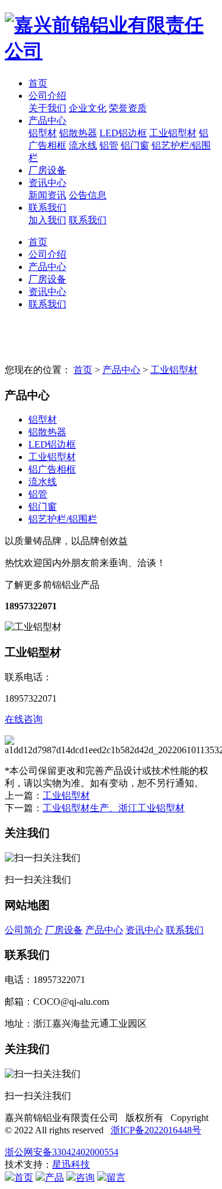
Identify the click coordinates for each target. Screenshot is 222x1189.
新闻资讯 (47, 195)
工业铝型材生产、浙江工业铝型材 (114, 808)
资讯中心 (47, 183)
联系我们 (47, 208)
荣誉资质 (128, 108)
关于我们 (47, 108)
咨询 (85, 1177)
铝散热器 (78, 133)
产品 (54, 1177)
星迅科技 (71, 1164)
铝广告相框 (52, 469)
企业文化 (88, 108)
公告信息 (88, 195)
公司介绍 (47, 96)
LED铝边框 (123, 133)
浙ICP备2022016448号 (156, 1130)
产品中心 (47, 120)
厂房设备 (47, 170)
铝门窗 (135, 145)
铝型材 (42, 133)
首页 (37, 83)
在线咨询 (24, 719)
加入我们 (47, 220)
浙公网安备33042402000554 (61, 1152)
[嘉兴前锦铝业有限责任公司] (111, 38)
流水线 (83, 145)
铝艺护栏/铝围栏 (62, 519)
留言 (116, 1177)
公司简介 (24, 930)
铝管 (108, 145)
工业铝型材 (173, 133)
